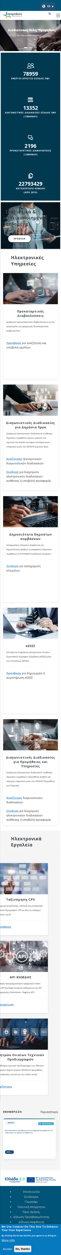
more (10, 1152)
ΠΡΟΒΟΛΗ (19, 238)
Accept (7, 1249)
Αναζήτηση (14, 459)
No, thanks (22, 1248)
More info (8, 1240)
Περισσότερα (49, 1112)
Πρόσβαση (13, 343)
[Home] (12, 15)
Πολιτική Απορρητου (31, 1207)
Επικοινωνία (31, 1191)
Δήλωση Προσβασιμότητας (31, 1217)
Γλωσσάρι (31, 1202)
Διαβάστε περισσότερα (33, 40)
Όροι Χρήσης (31, 1212)
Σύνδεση (12, 472)
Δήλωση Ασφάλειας (31, 1222)
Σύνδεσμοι (31, 1197)
